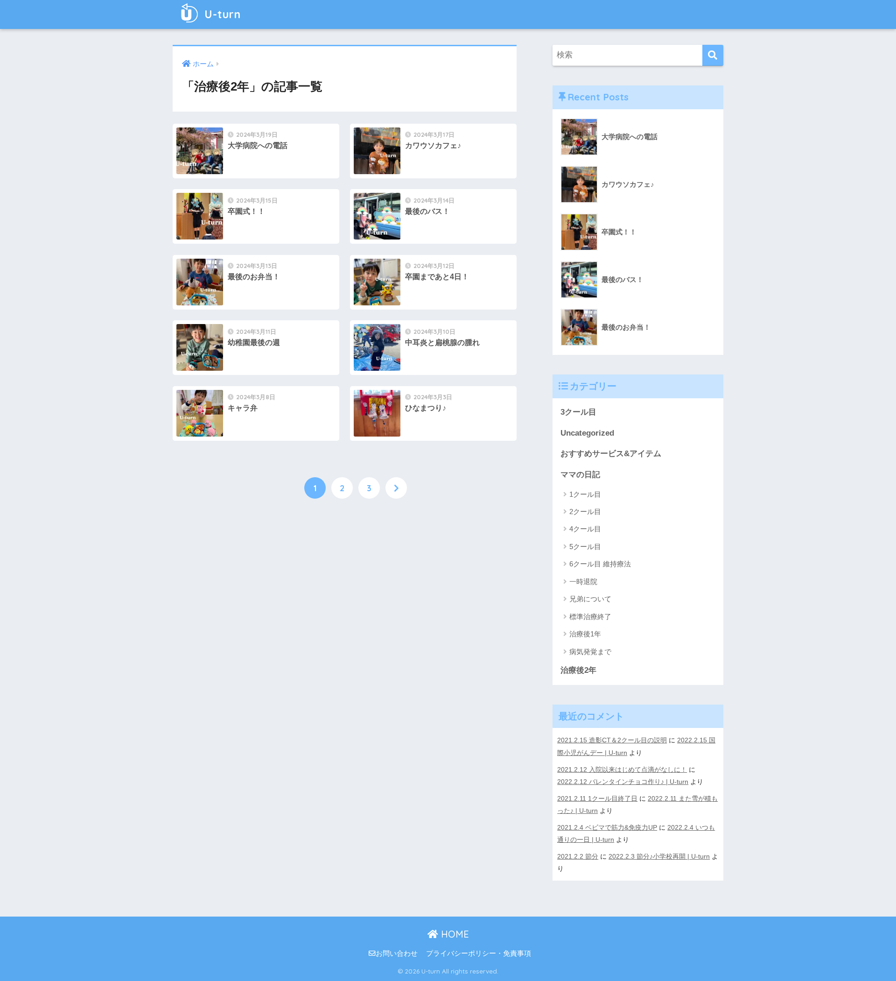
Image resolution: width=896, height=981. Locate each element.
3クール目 (578, 412)
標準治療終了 (590, 617)
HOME (453, 934)
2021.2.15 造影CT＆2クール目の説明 (612, 740)
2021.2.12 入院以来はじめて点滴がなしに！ (622, 769)
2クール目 (585, 511)
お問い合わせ (397, 953)
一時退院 (583, 582)
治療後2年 (578, 670)
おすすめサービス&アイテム (610, 453)
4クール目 (585, 529)
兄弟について (590, 599)
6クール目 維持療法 (600, 564)
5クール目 (585, 546)
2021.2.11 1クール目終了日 (597, 798)
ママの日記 (580, 474)
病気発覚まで (590, 652)
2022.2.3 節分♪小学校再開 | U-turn (659, 856)
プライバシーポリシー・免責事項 (478, 953)
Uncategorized (587, 433)
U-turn (221, 14)
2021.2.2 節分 (577, 856)
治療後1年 (585, 634)
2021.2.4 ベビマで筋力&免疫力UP (607, 827)
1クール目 (585, 494)
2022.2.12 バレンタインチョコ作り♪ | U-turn (622, 781)
